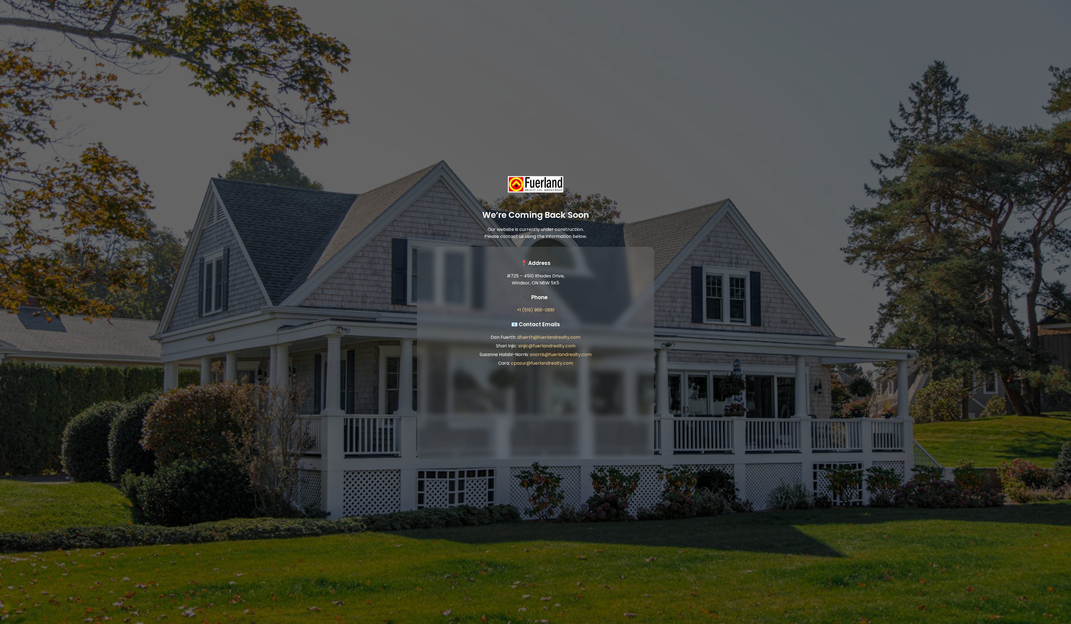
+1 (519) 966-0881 (535, 310)
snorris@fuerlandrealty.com (561, 354)
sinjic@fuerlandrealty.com (546, 346)
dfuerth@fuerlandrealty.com (548, 337)
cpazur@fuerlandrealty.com (542, 363)
